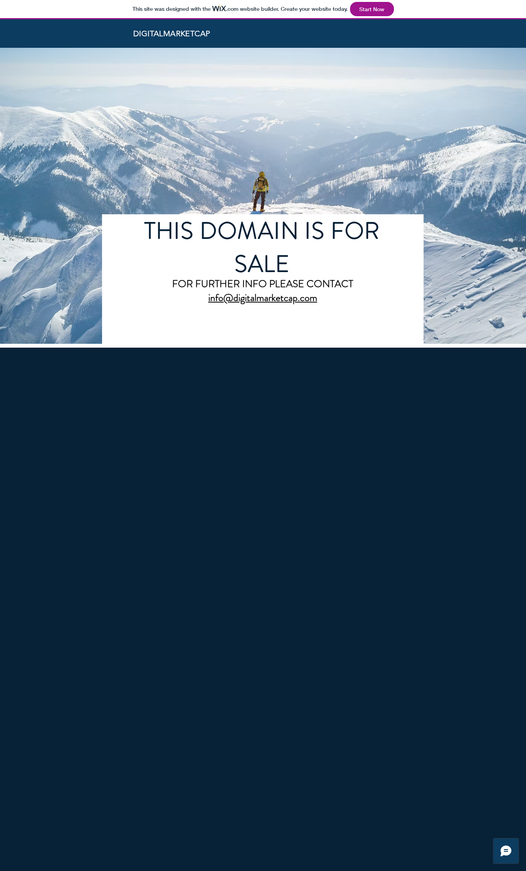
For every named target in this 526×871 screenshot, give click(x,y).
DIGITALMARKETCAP (171, 33)
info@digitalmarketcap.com (262, 298)
